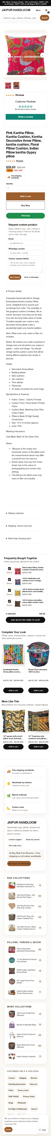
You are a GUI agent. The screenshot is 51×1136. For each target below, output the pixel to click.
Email (11, 238)
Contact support (15, 839)
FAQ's (10, 1090)
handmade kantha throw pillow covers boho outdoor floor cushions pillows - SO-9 (13, 670)
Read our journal (32, 839)
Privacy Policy (29, 1096)
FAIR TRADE (13, 1096)
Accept (8, 1129)
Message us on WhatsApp (19, 863)
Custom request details (18, 258)
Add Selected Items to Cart (25, 620)
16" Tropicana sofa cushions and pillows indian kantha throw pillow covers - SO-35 (37, 737)
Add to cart (25, 196)
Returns (34, 1078)
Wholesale (22, 1102)
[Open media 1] (8, 85)
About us (33, 1084)
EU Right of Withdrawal (17, 1108)
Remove (9, 572)
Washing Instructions (17, 1084)
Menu (38, 10)
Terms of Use (23, 1090)
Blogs (10, 1102)
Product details (15, 291)
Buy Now (25, 205)
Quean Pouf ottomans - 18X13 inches (38, 670)
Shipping (22, 1078)
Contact (11, 1078)
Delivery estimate (16, 513)
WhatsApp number (16, 248)
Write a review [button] (25, 116)
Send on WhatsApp (31, 277)
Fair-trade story (15, 845)
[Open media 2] (17, 85)
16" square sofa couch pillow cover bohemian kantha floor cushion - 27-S (12, 737)
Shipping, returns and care (20, 525)
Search (44, 17)
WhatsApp (25, 215)
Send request (15, 277)
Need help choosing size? (19, 538)
